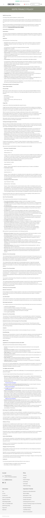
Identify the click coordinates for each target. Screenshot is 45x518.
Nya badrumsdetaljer (27, 505)
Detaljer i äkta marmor (27, 499)
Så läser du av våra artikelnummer (29, 491)
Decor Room (7, 516)
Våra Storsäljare (26, 493)
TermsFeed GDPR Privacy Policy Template (16, 27)
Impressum (4, 509)
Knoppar (24, 477)
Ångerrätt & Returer (6, 499)
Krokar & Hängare (26, 479)
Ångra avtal (4, 507)
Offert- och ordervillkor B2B (7, 503)
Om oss (3, 493)
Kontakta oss (5, 495)
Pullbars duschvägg (27, 485)
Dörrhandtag (25, 481)
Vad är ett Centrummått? (27, 511)
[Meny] (3, 4)
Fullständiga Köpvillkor (6, 501)
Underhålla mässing (26, 509)
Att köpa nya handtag (27, 497)
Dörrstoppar (25, 483)
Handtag (24, 475)
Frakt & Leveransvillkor (6, 497)
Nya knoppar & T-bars (27, 495)
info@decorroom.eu (8, 479)
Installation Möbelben (27, 507)
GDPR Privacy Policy (6, 505)
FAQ (3, 491)
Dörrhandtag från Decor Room (29, 501)
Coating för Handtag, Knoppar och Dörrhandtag (32, 503)
